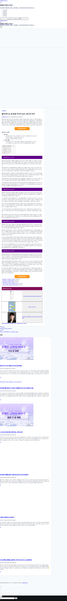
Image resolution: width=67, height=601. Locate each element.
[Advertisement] (33, 35)
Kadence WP (25, 582)
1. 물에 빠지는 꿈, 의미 (7, 147)
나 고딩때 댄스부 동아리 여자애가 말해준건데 (32, 296)
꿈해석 (9, 323)
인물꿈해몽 (5, 11)
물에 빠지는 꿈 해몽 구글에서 (8, 282)
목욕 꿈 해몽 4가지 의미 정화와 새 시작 (10, 283)
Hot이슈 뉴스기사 (6, 153)
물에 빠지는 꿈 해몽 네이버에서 (9, 279)
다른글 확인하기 (22, 128)
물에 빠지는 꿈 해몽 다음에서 (8, 280)
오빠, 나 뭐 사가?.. (32, 306)
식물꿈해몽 (5, 14)
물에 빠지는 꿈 (14, 323)
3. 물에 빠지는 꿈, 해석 (7, 150)
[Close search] (1, 596)
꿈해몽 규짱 (5, 116)
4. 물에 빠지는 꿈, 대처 (7, 151)
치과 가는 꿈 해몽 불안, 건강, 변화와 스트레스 (9, 331)
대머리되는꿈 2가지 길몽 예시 (6, 328)
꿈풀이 (3, 323)
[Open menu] (1, 27)
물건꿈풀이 (5, 15)
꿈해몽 (6, 323)
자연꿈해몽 (5, 10)
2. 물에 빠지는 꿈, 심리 (7, 149)
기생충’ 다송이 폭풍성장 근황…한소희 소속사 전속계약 (32, 317)
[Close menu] (0, 587)
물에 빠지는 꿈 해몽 (22, 323)
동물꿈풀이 (5, 12)
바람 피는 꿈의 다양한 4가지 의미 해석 (10, 284)
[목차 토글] (13, 146)
